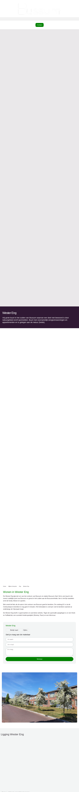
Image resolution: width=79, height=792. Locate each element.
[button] (39, 19)
